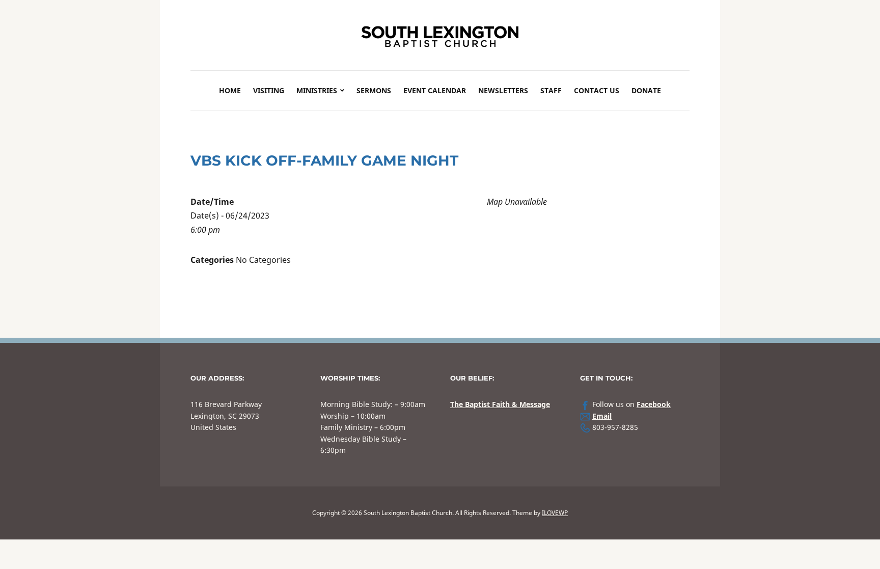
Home (230, 90)
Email (602, 416)
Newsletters (503, 90)
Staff (551, 90)
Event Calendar (434, 90)
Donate (646, 90)
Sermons (373, 90)
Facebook (654, 404)
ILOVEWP (555, 512)
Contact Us (596, 90)
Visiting (268, 90)
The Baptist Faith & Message (500, 404)
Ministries (316, 90)
